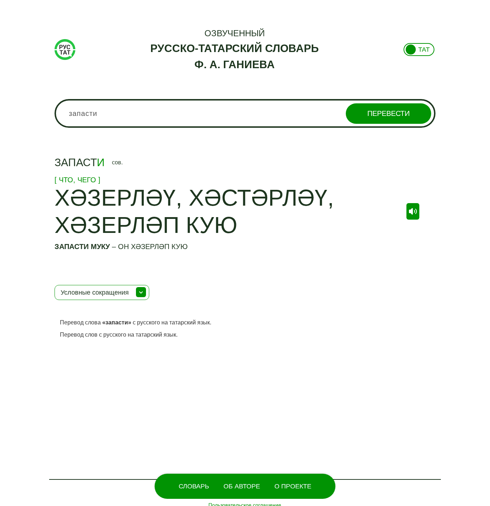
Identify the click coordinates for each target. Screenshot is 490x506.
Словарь (194, 486)
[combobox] (245, 113)
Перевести (388, 113)
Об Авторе (241, 486)
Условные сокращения (95, 292)
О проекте (292, 486)
